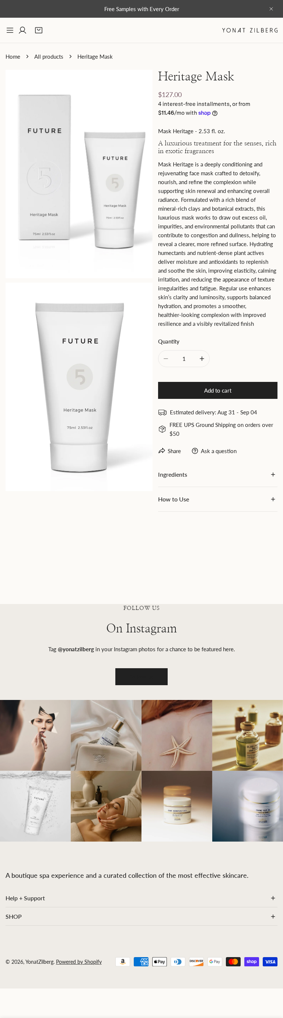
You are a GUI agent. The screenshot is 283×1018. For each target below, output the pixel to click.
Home (13, 56)
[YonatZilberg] (249, 30)
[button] (39, 30)
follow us (141, 676)
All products (48, 56)
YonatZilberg (39, 962)
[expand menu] (10, 30)
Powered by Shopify (79, 962)
